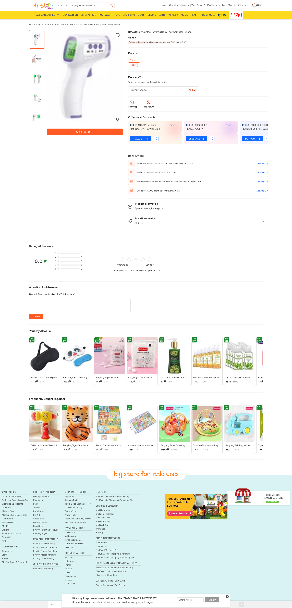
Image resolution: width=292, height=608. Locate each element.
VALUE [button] (138, 138)
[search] (85, 5)
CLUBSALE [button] (194, 138)
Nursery (173, 14)
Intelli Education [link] (103, 510)
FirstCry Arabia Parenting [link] (44, 555)
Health (195, 14)
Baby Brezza (7, 522)
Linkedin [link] (68, 572)
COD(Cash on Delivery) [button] (75, 544)
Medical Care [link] (61, 24)
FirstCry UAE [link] (101, 543)
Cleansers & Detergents (12, 504)
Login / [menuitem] (225, 5)
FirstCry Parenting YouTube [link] (45, 530)
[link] (196, 506)
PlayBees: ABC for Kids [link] (106, 575)
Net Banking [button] (70, 536)
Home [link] (32, 24)
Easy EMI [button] (69, 547)
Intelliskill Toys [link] (102, 525)
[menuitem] (43, 6)
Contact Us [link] (7, 551)
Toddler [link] (36, 507)
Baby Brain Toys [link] (103, 518)
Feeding (151, 14)
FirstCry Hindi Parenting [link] (44, 544)
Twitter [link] (68, 565)
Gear (141, 14)
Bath (162, 14)
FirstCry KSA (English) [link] (106, 550)
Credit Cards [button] (70, 533)
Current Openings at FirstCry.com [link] (111, 585)
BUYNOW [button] (250, 138)
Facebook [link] (69, 557)
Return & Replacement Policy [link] (78, 504)
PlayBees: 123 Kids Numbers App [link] (111, 571)
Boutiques (208, 14)
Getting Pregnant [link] (41, 496)
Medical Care (8, 511)
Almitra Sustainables (11, 533)
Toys (117, 14)
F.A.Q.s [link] (5, 558)
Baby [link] (35, 504)
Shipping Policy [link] (72, 500)
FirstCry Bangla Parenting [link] (45, 551)
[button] (118, 35)
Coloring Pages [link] (40, 533)
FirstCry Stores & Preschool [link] (14, 562)
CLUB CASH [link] (70, 583)
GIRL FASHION (88, 14)
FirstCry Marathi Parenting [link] (45, 547)
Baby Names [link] (39, 526)
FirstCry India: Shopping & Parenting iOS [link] (114, 500)
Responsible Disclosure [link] (75, 522)
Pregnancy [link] (38, 500)
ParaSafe (6, 537)
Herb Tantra (7, 519)
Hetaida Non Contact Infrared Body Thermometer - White (95, 24)
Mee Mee (6, 526)
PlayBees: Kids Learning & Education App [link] (114, 567)
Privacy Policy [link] (71, 515)
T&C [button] (159, 270)
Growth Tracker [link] (40, 522)
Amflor (5, 541)
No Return (149, 106)
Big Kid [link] (36, 515)
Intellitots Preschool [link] (105, 514)
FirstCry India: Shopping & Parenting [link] (112, 496)
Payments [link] (69, 496)
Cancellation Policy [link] (73, 507)
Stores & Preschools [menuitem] (171, 5)
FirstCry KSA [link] (101, 546)
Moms (184, 14)
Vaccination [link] (38, 519)
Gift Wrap (133, 106)
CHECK (212, 600)
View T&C (261, 163)
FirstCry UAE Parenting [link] (43, 558)
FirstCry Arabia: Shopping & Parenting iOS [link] (115, 557)
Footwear (105, 14)
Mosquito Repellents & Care (14, 515)
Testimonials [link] (70, 576)
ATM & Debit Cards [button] (73, 540)
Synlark (5, 530)
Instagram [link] (69, 561)
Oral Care (6, 507)
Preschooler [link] (38, 511)
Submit (36, 316)
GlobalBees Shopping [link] (43, 569)
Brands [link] (5, 555)
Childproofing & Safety (12, 496)
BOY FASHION (70, 14)
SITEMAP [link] (69, 580)
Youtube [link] (68, 569)
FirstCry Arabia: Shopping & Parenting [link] (113, 554)
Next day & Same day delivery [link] (78, 519)
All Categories (45, 14)
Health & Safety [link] (45, 24)
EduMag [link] (99, 532)
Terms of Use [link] (70, 511)
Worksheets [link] (101, 529)
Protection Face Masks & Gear (15, 500)
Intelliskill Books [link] (103, 521)
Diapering (129, 14)
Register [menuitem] (232, 5)
